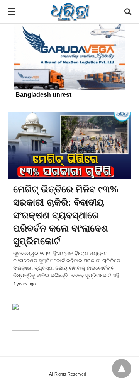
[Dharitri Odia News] (70, 11)
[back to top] (121, 368)
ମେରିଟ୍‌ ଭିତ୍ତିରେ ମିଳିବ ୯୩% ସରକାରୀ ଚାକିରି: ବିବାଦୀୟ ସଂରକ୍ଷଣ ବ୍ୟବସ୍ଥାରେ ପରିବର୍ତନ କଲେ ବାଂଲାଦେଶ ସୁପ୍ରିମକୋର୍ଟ (65, 215)
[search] (127, 11)
